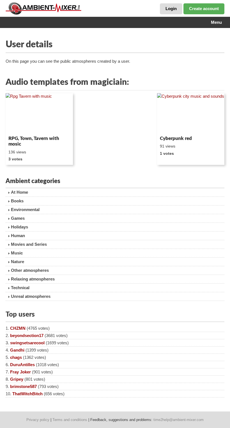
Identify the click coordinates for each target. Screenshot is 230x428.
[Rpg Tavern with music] (39, 113)
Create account (204, 8)
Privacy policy (37, 420)
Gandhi (17, 350)
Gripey (16, 379)
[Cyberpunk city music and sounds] (190, 113)
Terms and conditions (69, 420)
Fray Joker (20, 371)
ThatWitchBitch (27, 393)
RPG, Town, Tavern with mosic (33, 141)
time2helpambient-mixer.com (178, 420)
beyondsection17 (26, 335)
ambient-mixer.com (48, 8)
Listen (19, 126)
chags (16, 357)
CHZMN (18, 328)
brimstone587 (23, 386)
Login (171, 8)
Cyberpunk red (176, 138)
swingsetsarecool (27, 342)
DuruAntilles (22, 364)
